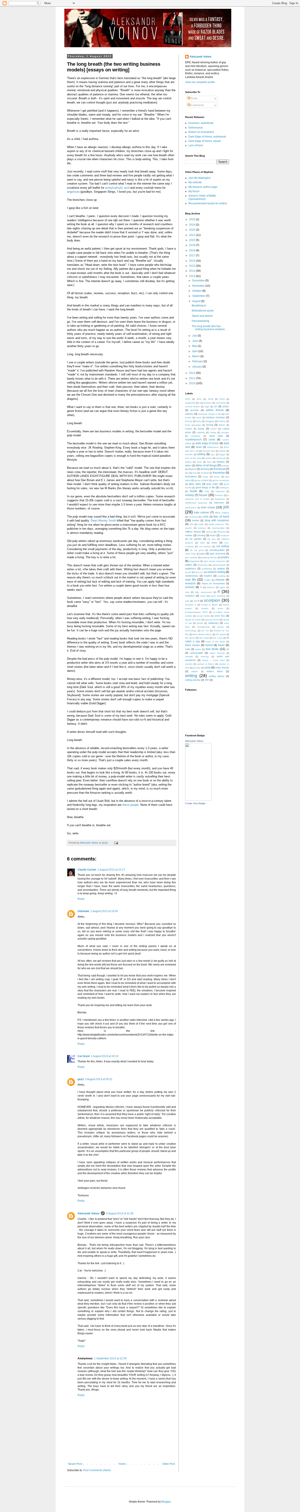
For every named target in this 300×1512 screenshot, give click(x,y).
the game (221, 634)
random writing (216, 572)
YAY (207, 680)
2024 (192, 224)
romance (190, 595)
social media (203, 616)
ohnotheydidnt (217, 550)
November (198, 285)
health (193, 491)
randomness (192, 575)
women (188, 664)
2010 (192, 383)
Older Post (168, 1463)
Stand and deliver (202, 315)
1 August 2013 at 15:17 (111, 869)
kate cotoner (201, 512)
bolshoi (222, 421)
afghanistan (205, 403)
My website (195, 182)
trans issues (192, 645)
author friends (215, 410)
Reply (81, 898)
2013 (192, 276)
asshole (194, 410)
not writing (222, 546)
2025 (192, 219)
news (214, 542)
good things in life (205, 487)
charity (213, 432)
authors (189, 414)
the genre (190, 638)
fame (199, 462)
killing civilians (222, 512)
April (195, 351)
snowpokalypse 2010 (196, 612)
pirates (225, 557)
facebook (221, 458)
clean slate (216, 436)
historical (220, 491)
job (226, 507)
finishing (205, 469)
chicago (225, 432)
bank (198, 417)
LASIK (205, 516)
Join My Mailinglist (199, 177)
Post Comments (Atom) (97, 1470)
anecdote (221, 403)
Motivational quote (203, 310)
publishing (207, 568)
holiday (189, 495)
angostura (73, 191)
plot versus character (215, 561)
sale (187, 601)
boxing (209, 425)
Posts (193, 98)
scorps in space (209, 604)
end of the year (193, 458)
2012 (192, 373)
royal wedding (218, 596)
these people (130, 804)
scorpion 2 (190, 604)
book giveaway (193, 425)
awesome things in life (209, 414)
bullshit (188, 428)
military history (193, 531)
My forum (193, 191)
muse (213, 535)
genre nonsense (220, 480)
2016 (192, 260)
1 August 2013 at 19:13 (104, 1056)
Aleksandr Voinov (88, 1213)
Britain (222, 425)
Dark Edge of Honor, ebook (204, 141)
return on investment (213, 583)
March (196, 356)
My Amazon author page (202, 186)
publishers (190, 568)
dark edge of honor (207, 443)
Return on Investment (201, 132)
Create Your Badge (195, 803)
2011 (192, 378)
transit (209, 645)
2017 (192, 255)
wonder (197, 667)
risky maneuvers (203, 592)
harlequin (224, 487)
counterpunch (193, 439)
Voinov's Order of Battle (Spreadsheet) (202, 197)
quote (188, 572)
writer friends (222, 667)
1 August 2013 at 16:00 (104, 911)
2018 (192, 250)
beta (198, 421)
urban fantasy (217, 653)
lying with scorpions (217, 520)
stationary (213, 623)
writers (194, 671)
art (215, 406)
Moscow (221, 532)
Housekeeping (200, 320)
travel (221, 645)
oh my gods (197, 550)
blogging (209, 421)
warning (205, 656)
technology (190, 630)
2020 (192, 240)
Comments (197, 105)
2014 (192, 270)
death (199, 447)
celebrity (201, 432)
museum (224, 535)
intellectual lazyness (196, 503)
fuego (205, 476)
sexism (204, 608)
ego (213, 454)
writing (191, 675)
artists (225, 406)
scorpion (212, 600)
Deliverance (195, 127)
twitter (198, 649)
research (190, 583)
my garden (195, 539)
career (213, 428)
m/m (192, 524)
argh (207, 406)
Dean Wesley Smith (103, 520)
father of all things (206, 465)
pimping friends (209, 557)
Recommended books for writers (207, 203)
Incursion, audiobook (200, 123)
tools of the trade (215, 641)
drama (222, 451)
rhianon (211, 587)
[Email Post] (116, 842)
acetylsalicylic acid (117, 187)
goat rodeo (212, 484)
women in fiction (205, 664)
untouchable (196, 653)
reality (207, 580)
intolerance (190, 507)
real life (190, 579)
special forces (212, 619)
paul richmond (217, 553)
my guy (212, 539)
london (195, 520)
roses (203, 596)
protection (203, 565)
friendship (219, 472)
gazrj (81, 1079)
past (202, 553)
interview (219, 502)
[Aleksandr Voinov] (198, 799)
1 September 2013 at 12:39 (110, 1358)
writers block (215, 671)
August (196, 301)
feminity (225, 465)
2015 (192, 265)
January (197, 366)
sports (200, 623)
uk (227, 649)
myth (202, 542)
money (209, 532)
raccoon (199, 572)
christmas (195, 436)
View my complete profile (200, 82)
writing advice (216, 676)
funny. (217, 476)
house (203, 495)
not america (205, 546)
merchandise (218, 528)
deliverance (213, 447)
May (195, 346)
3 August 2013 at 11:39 (119, 1213)
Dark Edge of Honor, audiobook (207, 136)
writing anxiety (192, 680)
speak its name (193, 619)
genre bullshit (201, 480)
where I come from (213, 660)
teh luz (205, 630)
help (207, 491)
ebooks (189, 454)
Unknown (83, 911)
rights (222, 587)
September (199, 295)
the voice (218, 638)
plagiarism (194, 561)
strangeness (203, 627)
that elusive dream (202, 634)
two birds (212, 649)
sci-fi (196, 600)
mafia (201, 524)
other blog (190, 553)
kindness (193, 517)
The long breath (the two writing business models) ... (209, 328)
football (205, 473)
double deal (209, 451)
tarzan (220, 627)
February (198, 361)
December (198, 280)
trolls (187, 649)
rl (218, 591)
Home (122, 1463)
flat (186, 473)
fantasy (221, 461)
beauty (188, 421)
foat (195, 473)
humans (219, 495)
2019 (192, 245)
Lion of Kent (195, 145)
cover (212, 439)
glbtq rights (195, 484)
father (188, 465)
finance (192, 469)
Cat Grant (84, 1056)
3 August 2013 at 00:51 (98, 1079)
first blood (219, 469)
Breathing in (199, 305)
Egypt (222, 454)
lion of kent (221, 516)
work (208, 667)
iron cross (208, 507)
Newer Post (75, 1463)
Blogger (166, 1501)
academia (190, 403)
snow (220, 608)
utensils (189, 656)
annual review (192, 406)
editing (201, 454)
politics (188, 564)
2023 (192, 229)
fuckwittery (191, 476)
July (195, 335)
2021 (192, 235)
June (195, 340)
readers (208, 575)
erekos (208, 458)
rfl (201, 587)
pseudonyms (218, 565)
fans (209, 462)
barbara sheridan (215, 417)
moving (201, 535)
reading (221, 576)
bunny (201, 428)
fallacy (188, 462)
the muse (204, 638)
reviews (189, 587)
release (219, 579)
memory (202, 528)
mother (189, 535)
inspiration (220, 499)
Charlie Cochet (87, 869)
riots (187, 592)
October (197, 290)
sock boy (220, 615)
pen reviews (191, 557)
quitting (221, 568)
